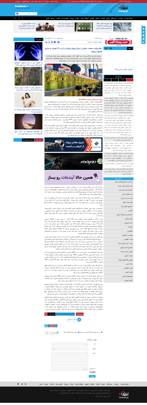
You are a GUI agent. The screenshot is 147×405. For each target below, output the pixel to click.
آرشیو (51, 390)
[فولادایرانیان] (73, 144)
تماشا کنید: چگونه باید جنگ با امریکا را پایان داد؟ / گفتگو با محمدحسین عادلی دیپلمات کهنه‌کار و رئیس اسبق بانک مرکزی (117, 171)
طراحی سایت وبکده (126, 251)
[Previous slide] (111, 48)
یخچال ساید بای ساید (125, 190)
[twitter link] (18, 384)
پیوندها (47, 1)
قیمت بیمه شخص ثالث (125, 243)
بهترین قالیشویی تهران (125, 260)
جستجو (56, 390)
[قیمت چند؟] (143, 31)
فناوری (92, 18)
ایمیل (94, 349)
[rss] (22, 18)
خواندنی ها (65, 18)
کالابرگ (130, 227)
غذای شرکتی (128, 219)
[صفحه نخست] (143, 28)
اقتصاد (103, 18)
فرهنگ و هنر (84, 18)
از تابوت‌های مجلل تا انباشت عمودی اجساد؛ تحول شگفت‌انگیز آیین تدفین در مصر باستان (28, 89)
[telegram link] (22, 384)
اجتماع (97, 18)
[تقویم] (143, 38)
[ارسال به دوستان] (49, 42)
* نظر (94, 353)
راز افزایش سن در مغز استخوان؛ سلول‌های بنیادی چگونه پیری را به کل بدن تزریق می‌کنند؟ (28, 64)
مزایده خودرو (128, 256)
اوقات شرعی (34, 1)
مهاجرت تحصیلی (127, 235)
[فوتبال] (143, 35)
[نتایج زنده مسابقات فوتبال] (143, 41)
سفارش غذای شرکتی (126, 247)
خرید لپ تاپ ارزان (126, 198)
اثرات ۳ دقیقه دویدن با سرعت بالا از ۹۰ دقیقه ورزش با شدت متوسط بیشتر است (27, 25)
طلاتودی (129, 231)
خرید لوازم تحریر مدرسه (125, 186)
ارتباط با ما (99, 390)
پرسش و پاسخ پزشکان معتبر (123, 182)
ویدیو (52, 18)
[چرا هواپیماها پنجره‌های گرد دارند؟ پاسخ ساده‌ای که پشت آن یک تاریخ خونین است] (28, 121)
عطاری (130, 210)
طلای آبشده (128, 272)
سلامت (58, 18)
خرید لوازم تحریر (127, 194)
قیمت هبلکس (128, 239)
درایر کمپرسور (128, 223)
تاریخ (108, 18)
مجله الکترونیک (25, 1)
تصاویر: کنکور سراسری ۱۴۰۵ (123, 69)
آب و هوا (41, 1)
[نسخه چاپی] (46, 42)
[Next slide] (105, 48)
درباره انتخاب (107, 390)
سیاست (120, 18)
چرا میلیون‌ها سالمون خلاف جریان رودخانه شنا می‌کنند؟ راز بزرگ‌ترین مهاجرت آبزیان (104, 25)
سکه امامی (129, 264)
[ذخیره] (52, 42)
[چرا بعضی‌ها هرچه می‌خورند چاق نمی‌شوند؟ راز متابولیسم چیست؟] (28, 100)
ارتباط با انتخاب (54, 1)
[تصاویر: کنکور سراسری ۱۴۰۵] (118, 59)
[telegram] (19, 18)
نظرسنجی (17, 1)
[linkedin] (55, 325)
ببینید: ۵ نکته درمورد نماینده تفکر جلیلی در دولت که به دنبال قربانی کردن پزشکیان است (117, 139)
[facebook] (49, 325)
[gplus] (52, 325)
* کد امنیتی (92, 369)
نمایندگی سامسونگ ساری (124, 214)
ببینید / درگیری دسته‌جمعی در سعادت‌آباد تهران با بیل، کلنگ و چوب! (117, 165)
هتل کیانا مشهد (127, 202)
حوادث (77, 18)
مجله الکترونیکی (71, 390)
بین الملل (113, 18)
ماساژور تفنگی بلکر (126, 206)
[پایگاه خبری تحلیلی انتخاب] (125, 9)
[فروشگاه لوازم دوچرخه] (73, 161)
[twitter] (15, 18)
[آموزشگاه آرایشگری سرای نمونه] (73, 177)
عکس (47, 18)
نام (95, 344)
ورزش (72, 18)
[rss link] (25, 384)
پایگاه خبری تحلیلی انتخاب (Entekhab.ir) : (90, 100)
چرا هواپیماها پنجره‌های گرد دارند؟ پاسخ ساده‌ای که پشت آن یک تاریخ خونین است (28, 132)
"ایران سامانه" (99, 396)
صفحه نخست (128, 18)
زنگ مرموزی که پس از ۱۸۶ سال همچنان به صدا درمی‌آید (65, 24)
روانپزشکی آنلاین (127, 276)
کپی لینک (79, 314)
